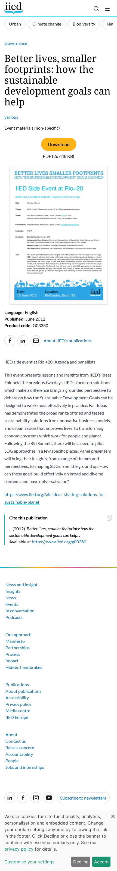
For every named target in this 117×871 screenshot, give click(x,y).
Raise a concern (19, 747)
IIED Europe (16, 717)
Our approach (18, 634)
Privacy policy (18, 704)
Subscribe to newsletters (83, 797)
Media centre (17, 710)
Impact (12, 660)
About (11, 734)
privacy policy (18, 849)
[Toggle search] (96, 8)
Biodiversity (84, 23)
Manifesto (15, 641)
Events (11, 604)
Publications (17, 684)
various (11, 117)
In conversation (20, 610)
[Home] (14, 8)
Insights (12, 591)
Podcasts (14, 617)
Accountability (19, 754)
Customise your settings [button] (29, 861)
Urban (15, 23)
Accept (101, 861)
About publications (23, 691)
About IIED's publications (68, 340)
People (12, 760)
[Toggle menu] (107, 8)
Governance (15, 43)
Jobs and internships (24, 767)
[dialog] (58, 840)
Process (12, 654)
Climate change (46, 23)
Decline (80, 861)
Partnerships (17, 647)
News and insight (21, 584)
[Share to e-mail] (35, 340)
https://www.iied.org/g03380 (59, 541)
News (10, 597)
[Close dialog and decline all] (113, 813)
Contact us (15, 741)
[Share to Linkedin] (22, 340)
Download (59, 144)
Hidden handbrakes (23, 667)
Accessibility (17, 697)
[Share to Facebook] (9, 340)
